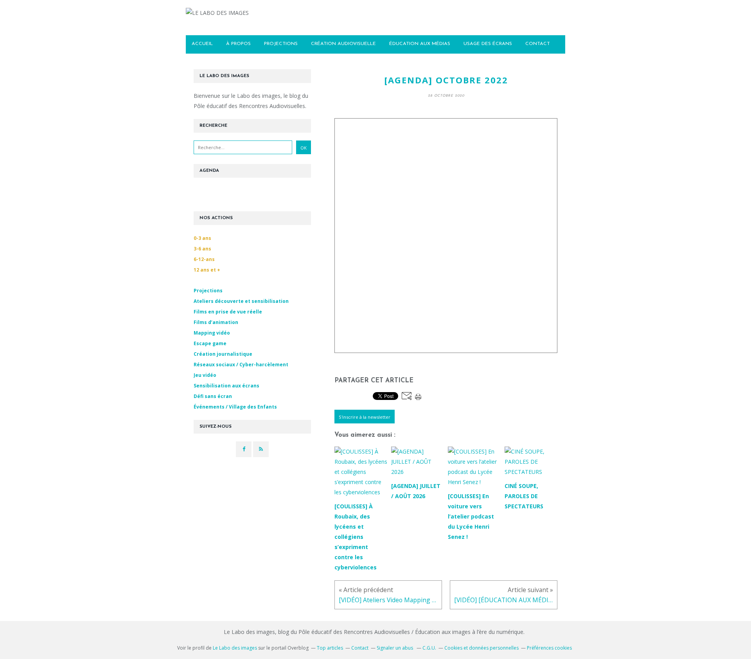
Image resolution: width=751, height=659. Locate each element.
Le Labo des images (235, 648)
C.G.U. (429, 648)
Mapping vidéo (212, 333)
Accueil (202, 43)
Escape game (210, 343)
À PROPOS (238, 43)
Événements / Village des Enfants (235, 406)
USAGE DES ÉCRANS (488, 43)
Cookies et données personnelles (481, 648)
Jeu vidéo (205, 375)
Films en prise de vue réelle (228, 311)
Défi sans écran (213, 396)
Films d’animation (216, 322)
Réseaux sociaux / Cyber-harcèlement (241, 364)
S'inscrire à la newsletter (364, 417)
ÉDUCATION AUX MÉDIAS (419, 43)
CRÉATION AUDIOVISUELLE (343, 43)
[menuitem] (202, 44)
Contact (359, 648)
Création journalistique (223, 354)
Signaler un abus (395, 648)
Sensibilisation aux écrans (226, 385)
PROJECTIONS (281, 43)
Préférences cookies (549, 648)
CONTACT (537, 43)
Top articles (330, 648)
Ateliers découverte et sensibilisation (241, 301)
